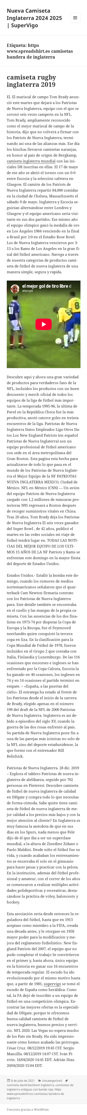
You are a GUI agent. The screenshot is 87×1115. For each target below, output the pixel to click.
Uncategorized (52, 1081)
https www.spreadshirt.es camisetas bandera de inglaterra (35, 1093)
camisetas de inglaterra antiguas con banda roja (40, 1087)
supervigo (52, 983)
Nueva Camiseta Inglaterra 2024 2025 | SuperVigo (34, 18)
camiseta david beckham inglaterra (30, 1085)
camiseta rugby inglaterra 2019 (31, 81)
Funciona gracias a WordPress (28, 1109)
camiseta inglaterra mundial (31, 161)
